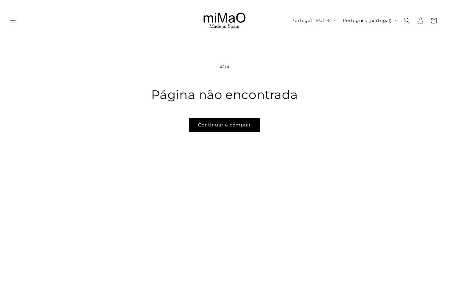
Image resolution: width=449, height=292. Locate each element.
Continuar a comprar (224, 125)
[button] (13, 20)
